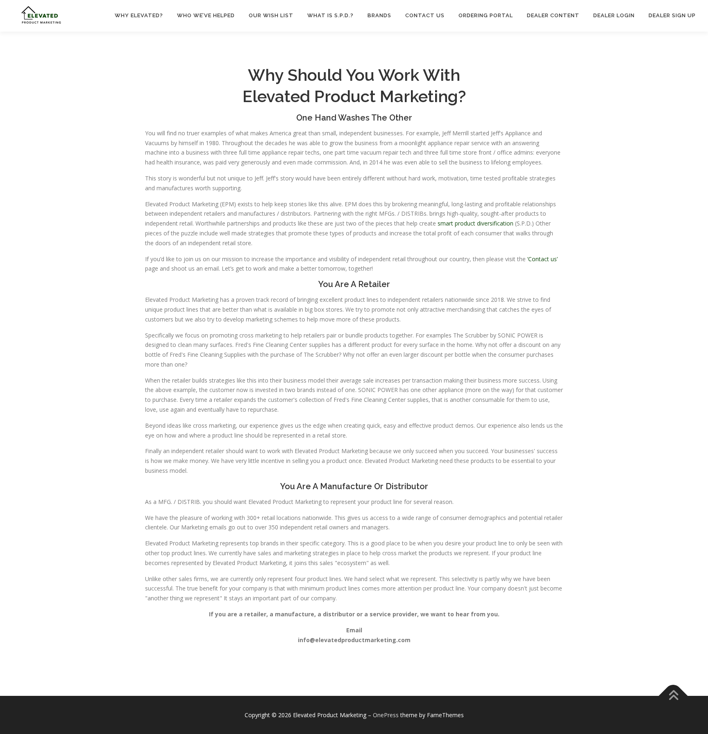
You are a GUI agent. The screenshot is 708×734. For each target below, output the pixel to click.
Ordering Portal (485, 15)
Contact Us (425, 15)
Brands (379, 15)
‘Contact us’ (542, 259)
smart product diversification (475, 223)
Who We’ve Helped (206, 15)
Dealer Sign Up (672, 15)
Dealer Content (553, 15)
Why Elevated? (139, 15)
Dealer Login (614, 15)
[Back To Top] (673, 696)
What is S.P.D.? (330, 15)
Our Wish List (271, 15)
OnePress (386, 715)
